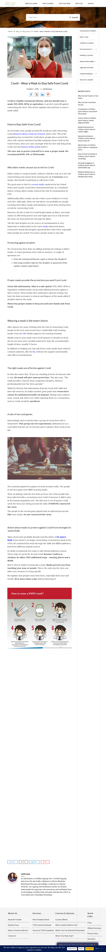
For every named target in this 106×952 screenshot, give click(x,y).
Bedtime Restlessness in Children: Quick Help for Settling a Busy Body (86, 174)
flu (34, 351)
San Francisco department (23, 665)
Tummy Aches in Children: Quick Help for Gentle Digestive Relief (87, 120)
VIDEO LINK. (13, 728)
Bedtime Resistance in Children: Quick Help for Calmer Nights (86, 129)
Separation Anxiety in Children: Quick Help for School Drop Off (86, 138)
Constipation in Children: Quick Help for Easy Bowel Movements (87, 111)
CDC (24, 333)
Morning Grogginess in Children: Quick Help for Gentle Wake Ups (86, 165)
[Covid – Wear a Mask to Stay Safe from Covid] (39, 57)
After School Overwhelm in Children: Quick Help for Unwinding (87, 156)
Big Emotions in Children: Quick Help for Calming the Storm (87, 147)
